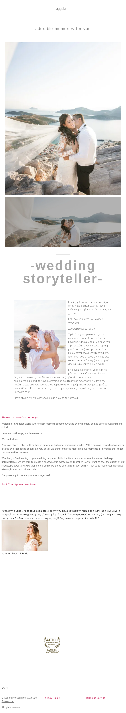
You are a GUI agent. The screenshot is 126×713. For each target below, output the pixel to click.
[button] (7, 118)
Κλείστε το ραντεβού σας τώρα (20, 417)
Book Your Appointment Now (19, 484)
